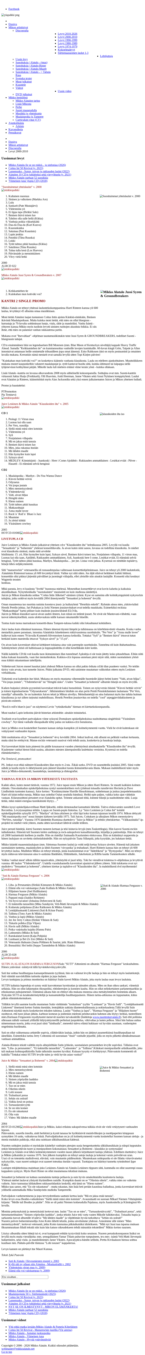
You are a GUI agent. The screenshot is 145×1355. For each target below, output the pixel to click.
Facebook (13, 8)
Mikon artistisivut (18, 144)
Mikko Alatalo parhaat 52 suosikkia (28, 177)
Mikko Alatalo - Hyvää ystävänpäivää (29, 1339)
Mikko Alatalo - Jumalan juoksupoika (29, 1333)
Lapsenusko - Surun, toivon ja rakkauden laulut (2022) (38, 171)
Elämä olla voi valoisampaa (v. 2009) (29, 1270)
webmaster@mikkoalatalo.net (17, 1348)
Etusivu (12, 141)
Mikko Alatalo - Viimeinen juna (26, 1336)
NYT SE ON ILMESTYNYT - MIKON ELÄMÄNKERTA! (43, 1306)
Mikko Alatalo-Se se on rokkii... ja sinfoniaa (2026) (37, 164)
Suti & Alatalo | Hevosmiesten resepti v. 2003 (33, 1261)
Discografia (14, 148)
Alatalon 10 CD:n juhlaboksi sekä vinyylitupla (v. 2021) (39, 174)
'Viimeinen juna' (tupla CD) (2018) (27, 180)
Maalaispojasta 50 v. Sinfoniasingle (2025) (32, 1293)
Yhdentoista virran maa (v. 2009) (26, 1267)
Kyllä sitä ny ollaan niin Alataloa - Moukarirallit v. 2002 (39, 1264)
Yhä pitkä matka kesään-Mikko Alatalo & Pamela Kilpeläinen (42, 1326)
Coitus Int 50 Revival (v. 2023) (25, 168)
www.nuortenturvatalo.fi (106, 1017)
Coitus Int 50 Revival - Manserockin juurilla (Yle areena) (40, 1329)
